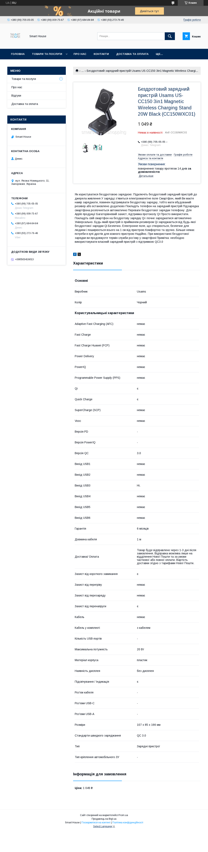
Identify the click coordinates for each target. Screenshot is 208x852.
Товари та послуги (47, 53)
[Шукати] (170, 36)
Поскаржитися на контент (95, 822)
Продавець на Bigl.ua (104, 818)
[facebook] (75, 255)
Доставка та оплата (132, 53)
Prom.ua (123, 815)
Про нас (80, 53)
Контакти (101, 53)
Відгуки (16, 95)
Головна (18, 53)
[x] (79, 255)
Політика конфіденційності (127, 822)
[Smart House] (16, 43)
